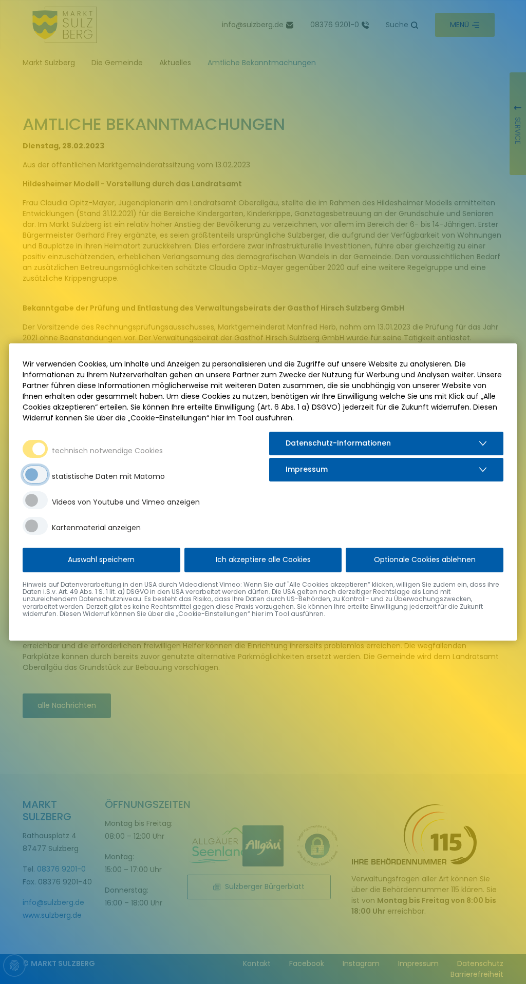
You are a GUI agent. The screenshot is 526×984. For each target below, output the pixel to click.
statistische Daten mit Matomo (108, 476)
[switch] (35, 475)
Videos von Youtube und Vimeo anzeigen (126, 502)
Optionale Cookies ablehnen (425, 559)
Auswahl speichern (101, 559)
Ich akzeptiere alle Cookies (263, 559)
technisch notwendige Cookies (107, 450)
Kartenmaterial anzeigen (96, 527)
